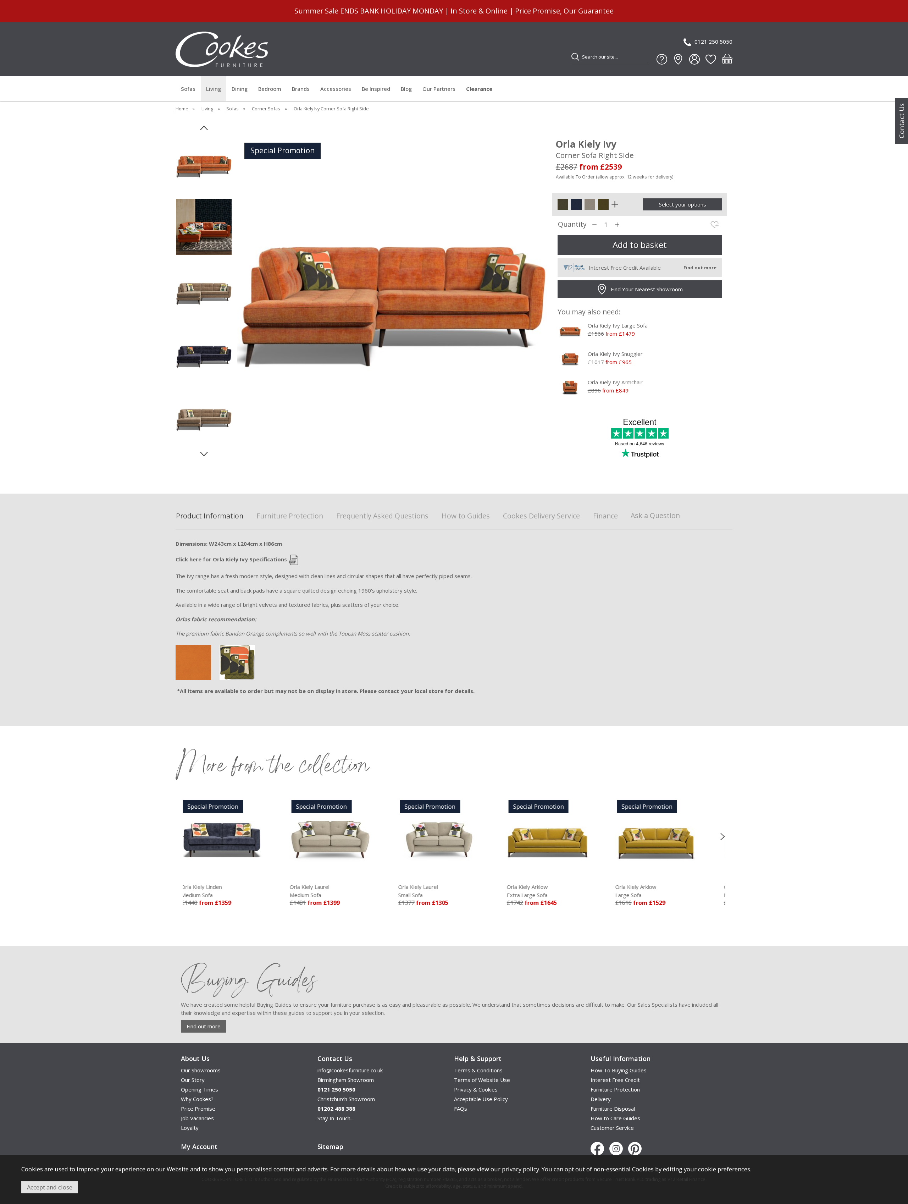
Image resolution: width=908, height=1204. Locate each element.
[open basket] (727, 59)
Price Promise (198, 1108)
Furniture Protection (289, 516)
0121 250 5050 (713, 41)
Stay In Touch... (335, 1118)
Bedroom (269, 88)
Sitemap (330, 1146)
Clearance (479, 88)
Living (213, 88)
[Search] (575, 56)
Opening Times (199, 1089)
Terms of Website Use (482, 1079)
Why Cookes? (197, 1099)
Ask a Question (655, 515)
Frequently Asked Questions (382, 516)
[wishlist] (710, 59)
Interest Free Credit (615, 1079)
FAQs (460, 1108)
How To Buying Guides (619, 1070)
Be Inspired (376, 88)
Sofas (188, 88)
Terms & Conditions (478, 1070)
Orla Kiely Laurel (207, 890)
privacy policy (520, 1169)
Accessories (335, 88)
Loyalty (190, 1127)
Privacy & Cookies (476, 1089)
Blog (406, 88)
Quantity (572, 224)
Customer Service (612, 1127)
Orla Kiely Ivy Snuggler (615, 353)
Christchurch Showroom (346, 1099)
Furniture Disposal (613, 1108)
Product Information (209, 516)
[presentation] (185, 836)
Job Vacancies (197, 1118)
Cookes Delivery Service (541, 516)
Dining (240, 88)
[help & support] (662, 59)
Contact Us (901, 120)
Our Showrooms (201, 1070)
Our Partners (438, 88)
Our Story (193, 1079)
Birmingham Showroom (345, 1079)
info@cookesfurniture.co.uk (350, 1070)
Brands (301, 88)
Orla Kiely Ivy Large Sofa (618, 325)
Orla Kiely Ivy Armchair (615, 382)
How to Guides (466, 516)
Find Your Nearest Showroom (647, 289)
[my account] (694, 59)
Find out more (204, 1026)
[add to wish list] (714, 224)
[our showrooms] (678, 59)
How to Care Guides (615, 1118)
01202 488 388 (336, 1108)
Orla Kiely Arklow (425, 890)
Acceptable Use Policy (481, 1099)
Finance (605, 516)
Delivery (601, 1099)
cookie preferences (724, 1169)
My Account (199, 1146)
